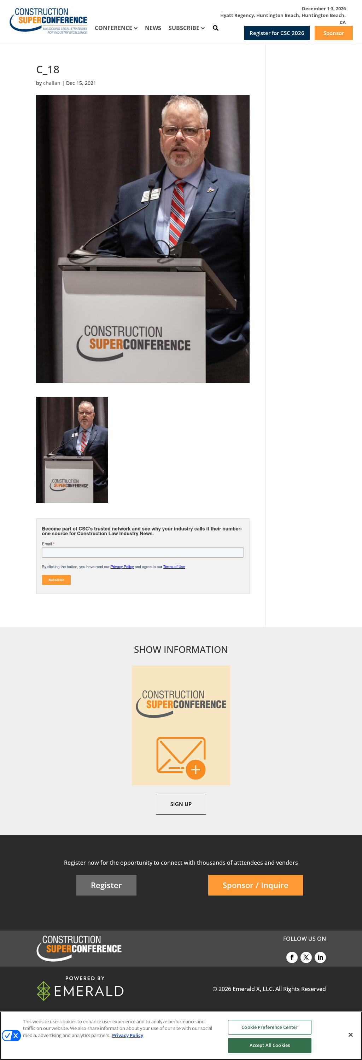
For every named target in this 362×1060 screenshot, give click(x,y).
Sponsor (333, 32)
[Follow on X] (306, 957)
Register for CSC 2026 (277, 32)
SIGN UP (181, 803)
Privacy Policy (127, 1035)
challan (51, 83)
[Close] (350, 1034)
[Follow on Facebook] (292, 957)
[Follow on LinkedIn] (320, 957)
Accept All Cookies (270, 1045)
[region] (181, 1035)
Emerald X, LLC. (253, 989)
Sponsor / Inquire (255, 885)
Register (106, 885)
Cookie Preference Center (269, 1027)
